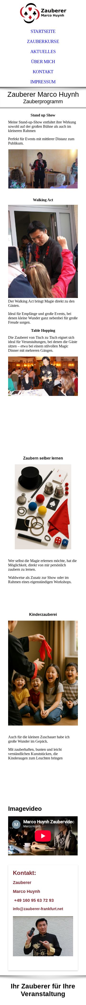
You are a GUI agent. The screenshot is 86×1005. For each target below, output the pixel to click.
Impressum (42, 81)
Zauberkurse (43, 41)
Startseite (43, 31)
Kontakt (43, 71)
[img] (43, 13)
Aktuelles (43, 51)
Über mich (43, 61)
